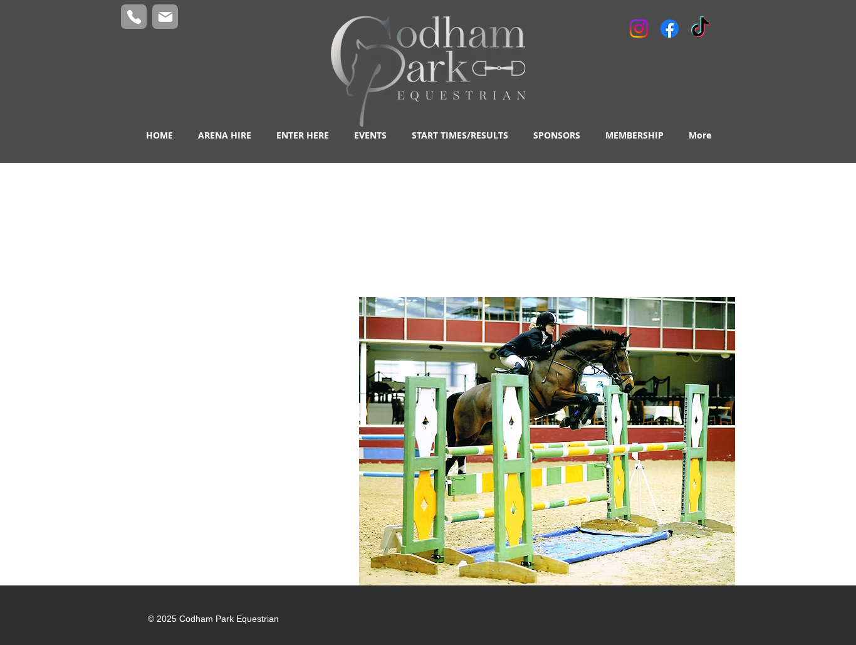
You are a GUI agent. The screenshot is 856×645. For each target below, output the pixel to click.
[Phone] (134, 16)
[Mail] (165, 16)
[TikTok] (700, 28)
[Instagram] (639, 28)
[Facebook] (669, 28)
